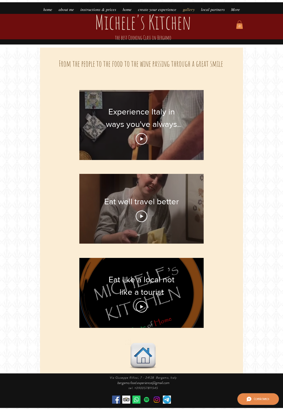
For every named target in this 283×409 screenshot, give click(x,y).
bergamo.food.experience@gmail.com (143, 382)
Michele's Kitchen (143, 25)
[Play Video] (141, 139)
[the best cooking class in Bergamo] (126, 400)
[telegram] (167, 400)
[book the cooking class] (136, 400)
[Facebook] (116, 400)
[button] (239, 24)
